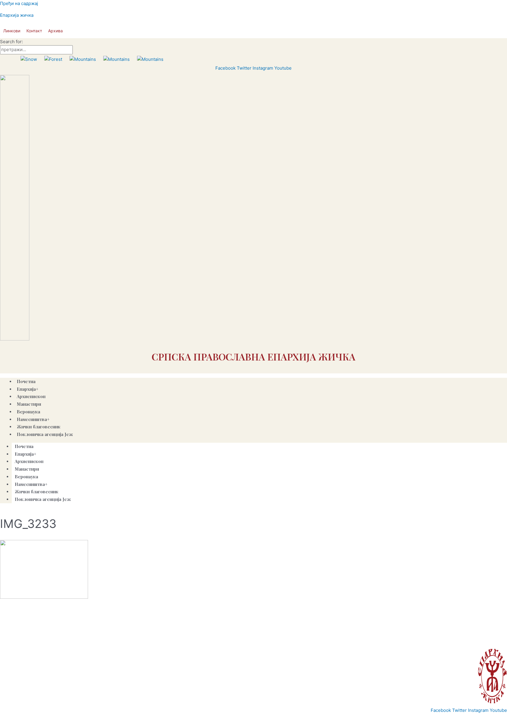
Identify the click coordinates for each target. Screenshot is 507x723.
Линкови (11, 30)
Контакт (34, 30)
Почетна (26, 381)
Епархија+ (25, 454)
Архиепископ (29, 461)
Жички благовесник (36, 491)
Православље (29, 640)
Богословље (120, 640)
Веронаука (28, 412)
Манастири (27, 469)
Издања (79, 640)
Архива (55, 30)
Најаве (97, 640)
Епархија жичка (16, 15)
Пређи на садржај (19, 3)
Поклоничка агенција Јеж (45, 434)
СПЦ (6, 640)
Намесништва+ (31, 484)
